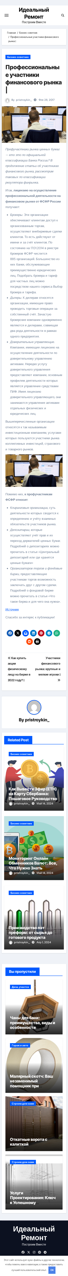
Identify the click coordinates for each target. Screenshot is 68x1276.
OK (52, 1270)
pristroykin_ (24, 100)
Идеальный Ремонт (34, 1233)
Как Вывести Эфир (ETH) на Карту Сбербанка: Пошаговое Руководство (33, 794)
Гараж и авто (20, 1045)
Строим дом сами (23, 1103)
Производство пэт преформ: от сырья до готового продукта (30, 932)
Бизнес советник (18, 57)
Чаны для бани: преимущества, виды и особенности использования (32, 1025)
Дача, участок (20, 987)
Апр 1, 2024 (44, 942)
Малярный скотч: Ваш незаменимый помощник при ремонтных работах (31, 1083)
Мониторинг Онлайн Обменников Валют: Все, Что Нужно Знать (33, 863)
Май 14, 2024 (45, 803)
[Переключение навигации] (6, 15)
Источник (12, 609)
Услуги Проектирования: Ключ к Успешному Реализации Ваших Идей (33, 1200)
